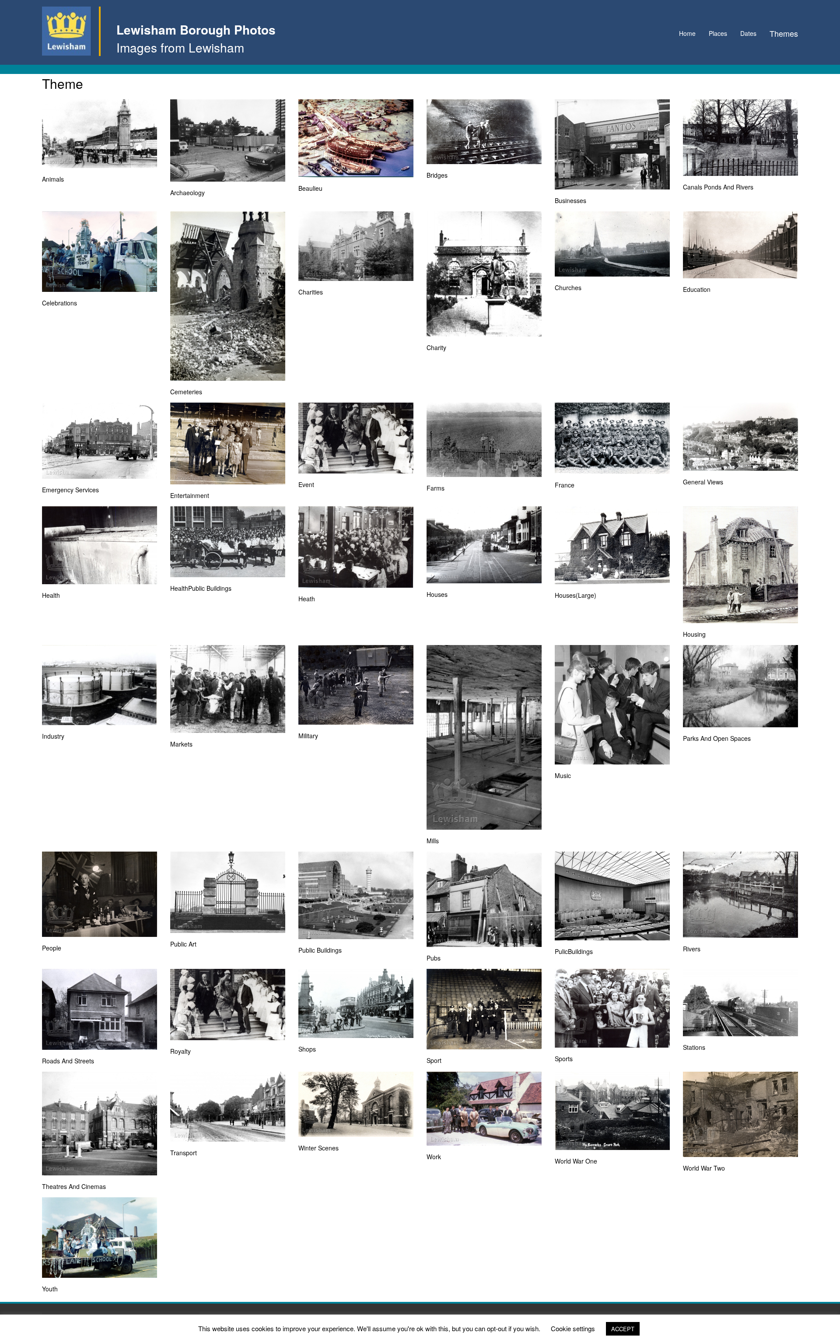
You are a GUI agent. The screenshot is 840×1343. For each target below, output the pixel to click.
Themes (784, 33)
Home (687, 33)
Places (718, 33)
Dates (748, 33)
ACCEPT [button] (622, 1329)
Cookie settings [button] (573, 1328)
